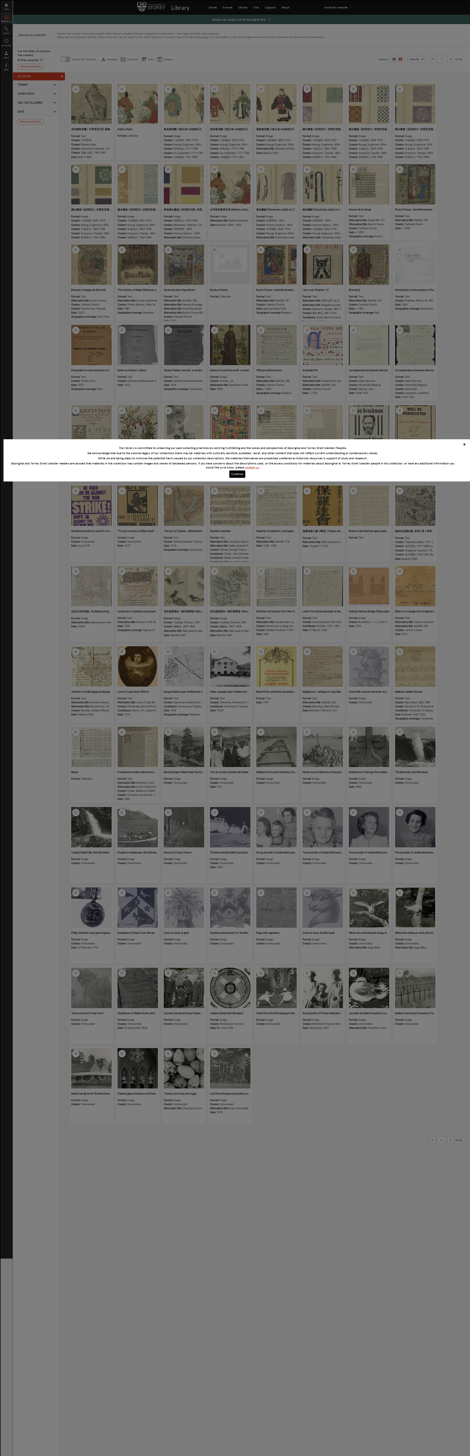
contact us (252, 467)
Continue (237, 474)
